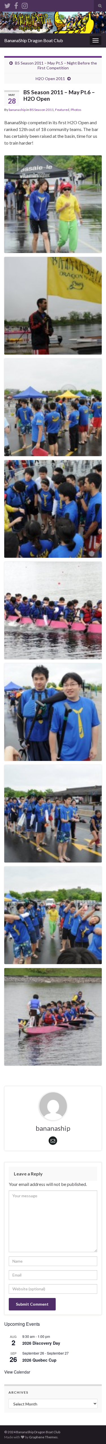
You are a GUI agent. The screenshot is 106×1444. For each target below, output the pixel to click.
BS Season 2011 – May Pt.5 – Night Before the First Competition (56, 65)
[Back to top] (93, 1431)
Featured (62, 110)
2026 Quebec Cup (39, 1360)
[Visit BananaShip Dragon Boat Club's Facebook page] (16, 5)
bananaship (17, 110)
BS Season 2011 (42, 110)
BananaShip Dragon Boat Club (33, 40)
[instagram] (25, 5)
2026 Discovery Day (41, 1343)
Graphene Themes (43, 1437)
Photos (76, 110)
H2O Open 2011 (50, 78)
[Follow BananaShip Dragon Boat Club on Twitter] (7, 5)
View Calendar (17, 1372)
